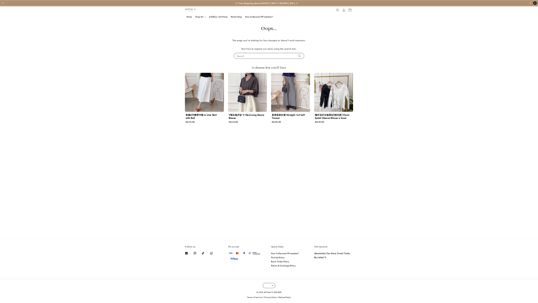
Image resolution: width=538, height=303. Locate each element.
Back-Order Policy (280, 261)
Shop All (199, 17)
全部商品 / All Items (218, 16)
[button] (338, 10)
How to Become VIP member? (259, 16)
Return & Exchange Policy (283, 265)
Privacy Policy (270, 297)
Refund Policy (285, 297)
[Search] (299, 55)
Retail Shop (236, 16)
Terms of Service (254, 297)
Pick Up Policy (277, 257)
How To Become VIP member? (285, 253)
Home (189, 16)
